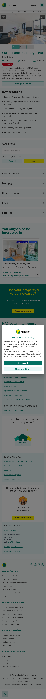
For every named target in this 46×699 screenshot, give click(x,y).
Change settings (23, 369)
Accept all (23, 363)
